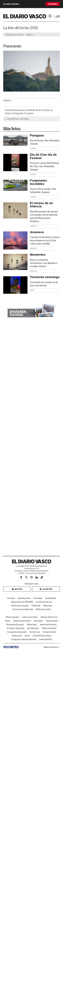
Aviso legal (37, 598)
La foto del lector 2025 (20, 27)
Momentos (38, 254)
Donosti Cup (35, 632)
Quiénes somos (24, 598)
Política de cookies (43, 609)
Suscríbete (52, 4)
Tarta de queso (52, 621)
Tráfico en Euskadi (49, 628)
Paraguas (37, 135)
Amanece (37, 232)
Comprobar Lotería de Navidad (23, 639)
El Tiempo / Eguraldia (15, 628)
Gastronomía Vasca (30, 617)
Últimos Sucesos (12, 617)
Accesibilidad (50, 598)
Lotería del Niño (45, 639)
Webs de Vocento (51, 647)
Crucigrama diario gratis (17, 632)
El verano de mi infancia (41, 204)
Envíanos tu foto (14, 34)
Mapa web (47, 605)
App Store (18, 589)
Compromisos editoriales (22, 609)
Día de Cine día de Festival (43, 156)
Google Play (47, 589)
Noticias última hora (49, 617)
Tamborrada (17, 635)
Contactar (11, 598)
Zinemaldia (38, 621)
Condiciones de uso (44, 602)
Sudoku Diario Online (22, 621)
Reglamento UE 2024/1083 (22, 602)
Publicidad (36, 605)
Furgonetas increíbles (38, 182)
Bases (30, 34)
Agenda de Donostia (48, 624)
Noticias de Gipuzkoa (15, 624)
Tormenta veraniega (44, 277)
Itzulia (27, 635)
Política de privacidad (20, 605)
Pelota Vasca (32, 624)
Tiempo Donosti (49, 632)
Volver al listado (18, 119)
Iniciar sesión (50, 16)
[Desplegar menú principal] (58, 16)
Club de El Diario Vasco (42, 635)
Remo (7, 621)
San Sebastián (33, 628)
